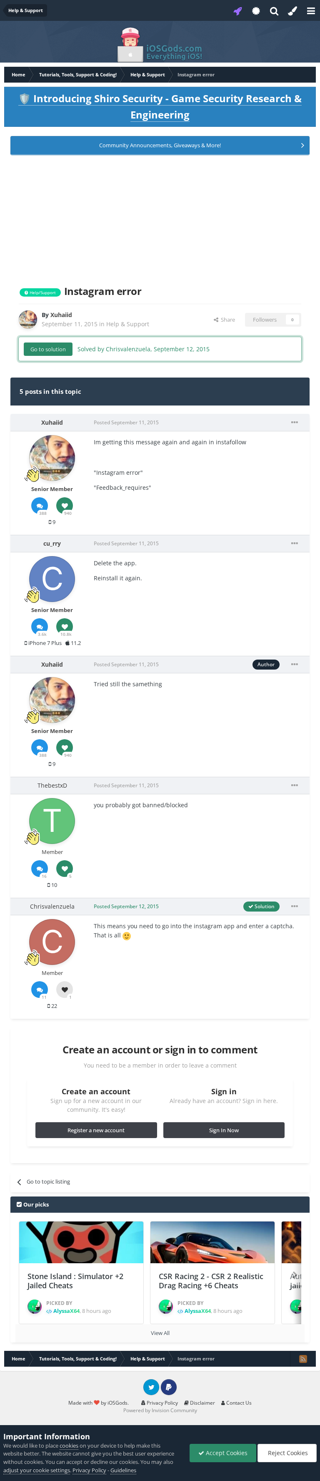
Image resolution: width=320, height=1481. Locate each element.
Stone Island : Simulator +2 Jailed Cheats (75, 1281)
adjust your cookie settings (36, 1470)
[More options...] (294, 423)
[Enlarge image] (126, 935)
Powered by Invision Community (160, 1410)
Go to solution (48, 349)
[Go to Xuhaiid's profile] (28, 319)
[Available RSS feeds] (303, 1359)
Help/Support (42, 292)
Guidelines (123, 1470)
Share (226, 319)
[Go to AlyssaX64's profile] (35, 1307)
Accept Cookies (226, 1453)
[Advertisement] (160, 218)
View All (160, 1333)
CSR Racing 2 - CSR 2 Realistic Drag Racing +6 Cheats (211, 1281)
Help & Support (127, 324)
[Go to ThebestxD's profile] (52, 821)
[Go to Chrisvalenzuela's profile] (52, 942)
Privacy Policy (161, 1402)
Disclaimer (202, 1402)
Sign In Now (224, 1130)
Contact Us (238, 1402)
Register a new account (96, 1130)
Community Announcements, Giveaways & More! (160, 145)
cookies (69, 1445)
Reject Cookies (287, 1453)
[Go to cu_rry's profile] (52, 579)
